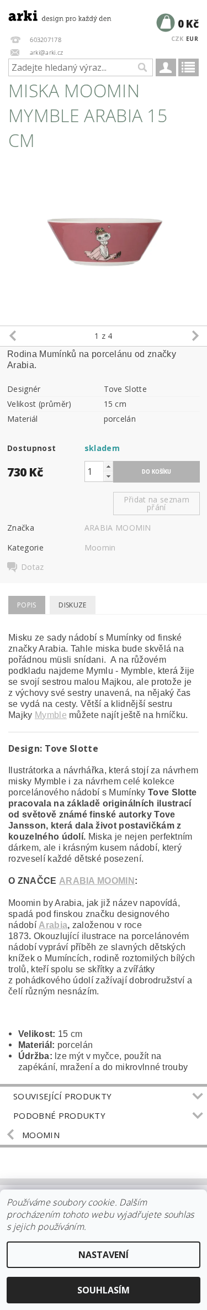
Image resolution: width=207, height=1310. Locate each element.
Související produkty (62, 1096)
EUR (192, 39)
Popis (26, 605)
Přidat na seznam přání (156, 503)
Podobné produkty (59, 1115)
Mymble (51, 715)
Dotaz (32, 567)
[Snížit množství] (108, 476)
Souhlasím (103, 1290)
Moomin (100, 547)
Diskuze (72, 605)
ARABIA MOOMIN (117, 527)
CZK (177, 38)
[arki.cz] (51, 14)
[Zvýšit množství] (108, 466)
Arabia (53, 925)
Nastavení (103, 1255)
